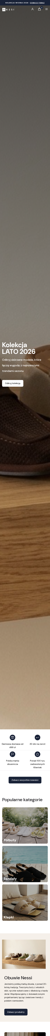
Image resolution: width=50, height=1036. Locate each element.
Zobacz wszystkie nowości (25, 780)
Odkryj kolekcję (12, 383)
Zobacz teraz (37, 3)
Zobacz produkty (16, 1012)
